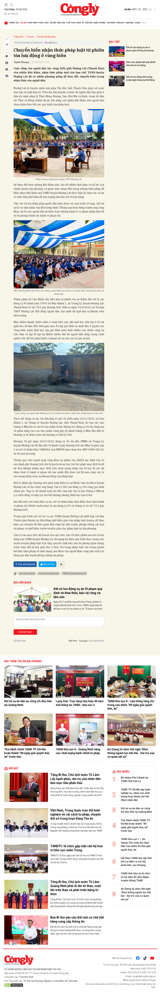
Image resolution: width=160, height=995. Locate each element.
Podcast (120, 22)
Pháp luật (43, 22)
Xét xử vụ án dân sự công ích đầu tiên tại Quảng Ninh (28, 702)
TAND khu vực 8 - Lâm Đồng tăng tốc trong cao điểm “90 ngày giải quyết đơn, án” (130, 704)
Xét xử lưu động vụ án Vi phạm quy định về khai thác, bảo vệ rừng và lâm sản (77, 593)
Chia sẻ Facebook (26, 564)
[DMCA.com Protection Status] (41, 985)
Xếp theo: (73, 640)
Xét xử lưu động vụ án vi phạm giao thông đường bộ (140, 49)
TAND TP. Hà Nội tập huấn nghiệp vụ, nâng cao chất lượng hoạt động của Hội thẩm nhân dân (135, 795)
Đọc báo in (13, 14)
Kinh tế (80, 22)
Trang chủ (18, 36)
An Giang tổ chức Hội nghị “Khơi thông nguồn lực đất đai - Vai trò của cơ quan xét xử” (130, 753)
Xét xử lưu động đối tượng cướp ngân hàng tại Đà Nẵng (140, 78)
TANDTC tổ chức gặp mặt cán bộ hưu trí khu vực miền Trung (76, 848)
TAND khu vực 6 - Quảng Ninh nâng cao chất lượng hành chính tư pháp (78, 751)
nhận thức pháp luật (48, 573)
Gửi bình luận (25, 632)
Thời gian (83, 641)
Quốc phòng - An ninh (104, 22)
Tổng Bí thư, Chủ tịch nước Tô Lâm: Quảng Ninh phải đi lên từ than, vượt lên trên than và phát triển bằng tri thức (75, 888)
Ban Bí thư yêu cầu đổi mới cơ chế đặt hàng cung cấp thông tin (77, 919)
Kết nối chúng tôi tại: (122, 958)
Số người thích (97, 640)
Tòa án (22, 22)
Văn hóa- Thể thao (66, 22)
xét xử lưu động (27, 573)
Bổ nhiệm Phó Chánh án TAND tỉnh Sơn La (134, 779)
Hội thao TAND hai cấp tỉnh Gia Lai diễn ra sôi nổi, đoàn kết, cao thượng (136, 862)
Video (137, 22)
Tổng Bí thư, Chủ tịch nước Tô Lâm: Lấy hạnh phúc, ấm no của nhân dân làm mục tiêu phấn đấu (75, 779)
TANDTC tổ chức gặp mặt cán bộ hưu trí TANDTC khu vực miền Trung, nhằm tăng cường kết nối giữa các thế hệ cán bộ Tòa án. (76, 859)
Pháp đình (32, 22)
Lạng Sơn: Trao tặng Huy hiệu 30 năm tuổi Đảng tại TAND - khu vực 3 (80, 702)
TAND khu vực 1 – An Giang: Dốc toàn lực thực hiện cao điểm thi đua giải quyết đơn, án (135, 844)
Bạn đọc (130, 22)
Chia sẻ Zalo (49, 564)
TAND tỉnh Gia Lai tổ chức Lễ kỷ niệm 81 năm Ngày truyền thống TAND (135, 877)
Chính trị (13, 22)
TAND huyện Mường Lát (74, 573)
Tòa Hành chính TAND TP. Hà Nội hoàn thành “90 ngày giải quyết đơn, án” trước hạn (27, 753)
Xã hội (53, 22)
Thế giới (88, 22)
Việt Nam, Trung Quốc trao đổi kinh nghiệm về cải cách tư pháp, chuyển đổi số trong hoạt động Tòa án (75, 814)
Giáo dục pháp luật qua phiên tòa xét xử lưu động (141, 63)
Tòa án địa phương (46, 36)
